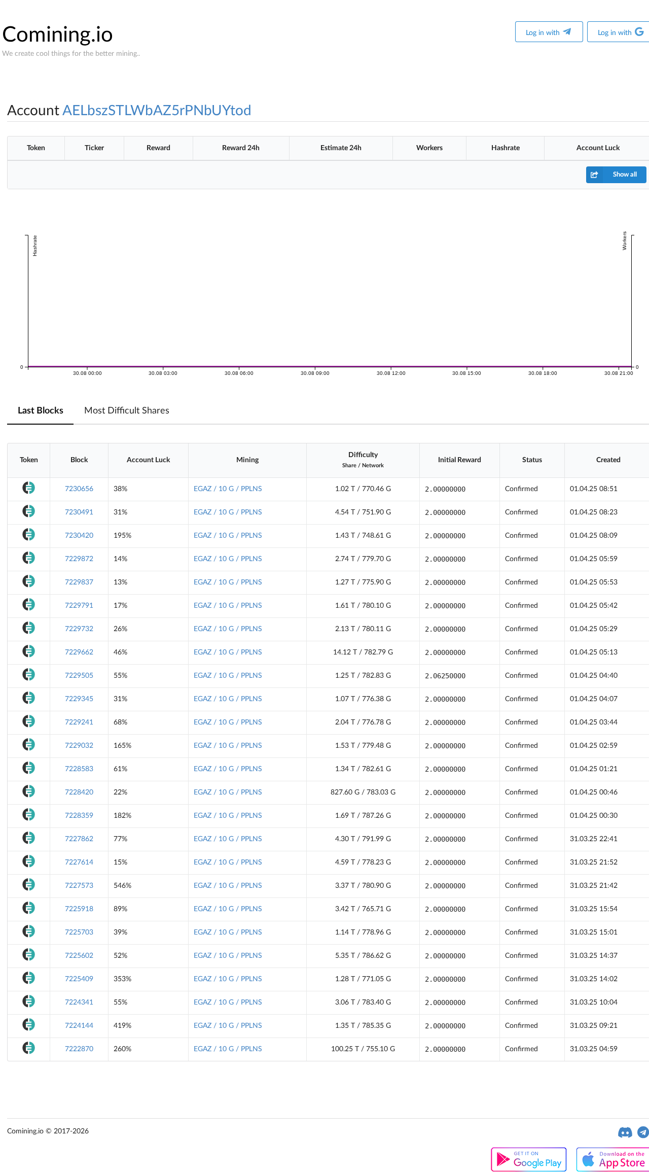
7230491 (79, 512)
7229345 (79, 699)
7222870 (79, 1049)
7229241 (79, 722)
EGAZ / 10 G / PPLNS (228, 489)
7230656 (79, 489)
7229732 (79, 629)
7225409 (79, 979)
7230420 (79, 535)
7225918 (79, 909)
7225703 (79, 932)
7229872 (79, 559)
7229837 (79, 582)
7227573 (79, 885)
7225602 (79, 955)
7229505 (79, 675)
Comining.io (57, 35)
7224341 (79, 1002)
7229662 (79, 652)
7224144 (79, 1025)
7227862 (79, 839)
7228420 (79, 792)
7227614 (79, 862)
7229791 (79, 605)
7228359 (79, 815)
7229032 (79, 745)
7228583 (79, 769)
